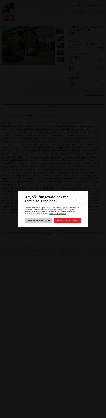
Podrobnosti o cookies (57, 214)
